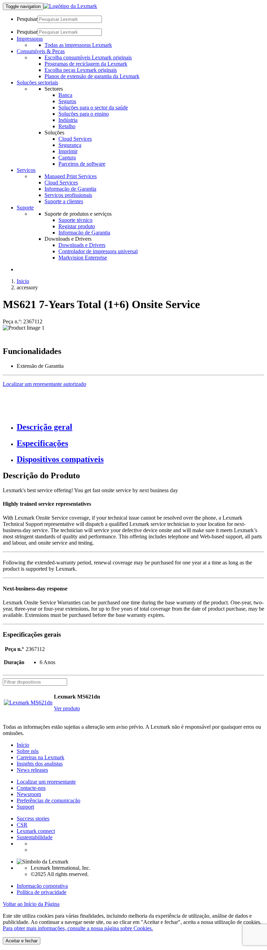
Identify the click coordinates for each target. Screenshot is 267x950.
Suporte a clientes (63, 201)
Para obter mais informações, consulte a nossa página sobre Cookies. (78, 928)
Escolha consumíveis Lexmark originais (88, 57)
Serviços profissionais (68, 195)
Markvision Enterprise (82, 258)
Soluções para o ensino (83, 114)
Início (23, 745)
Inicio (23, 281)
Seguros (67, 101)
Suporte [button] (25, 207)
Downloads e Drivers (81, 245)
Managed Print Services (70, 176)
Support (25, 807)
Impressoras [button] (30, 39)
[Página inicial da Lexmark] (70, 6)
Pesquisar (27, 19)
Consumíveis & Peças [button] (41, 51)
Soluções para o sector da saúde (93, 107)
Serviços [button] (26, 170)
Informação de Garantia (70, 189)
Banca (65, 95)
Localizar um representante (46, 782)
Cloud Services (75, 139)
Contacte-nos (31, 788)
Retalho (66, 126)
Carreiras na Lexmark (40, 757)
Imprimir (68, 151)
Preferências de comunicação (48, 800)
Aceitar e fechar (22, 940)
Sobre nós (28, 751)
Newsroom (29, 794)
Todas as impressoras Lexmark (78, 45)
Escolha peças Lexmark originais (80, 70)
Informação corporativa (42, 886)
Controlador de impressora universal (98, 251)
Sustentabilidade (34, 837)
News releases (32, 770)
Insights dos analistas (40, 764)
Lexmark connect (36, 831)
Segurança (69, 145)
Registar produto (76, 226)
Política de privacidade (41, 892)
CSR (22, 825)
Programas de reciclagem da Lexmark (85, 64)
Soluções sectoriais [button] (37, 82)
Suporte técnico (75, 220)
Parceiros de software (81, 164)
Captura (67, 157)
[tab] (140, 427)
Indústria (68, 120)
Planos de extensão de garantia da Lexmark (91, 76)
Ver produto (67, 708)
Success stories (33, 818)
